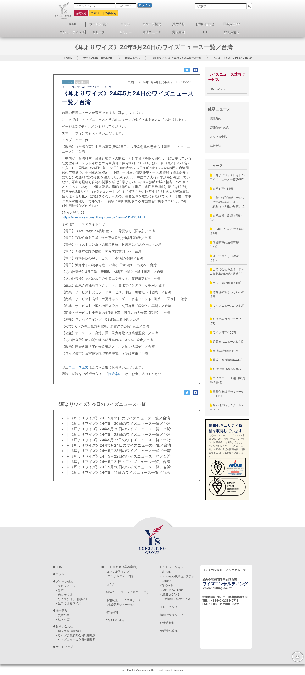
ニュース (215, 165)
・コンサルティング (116, 571)
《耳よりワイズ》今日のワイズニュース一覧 (176, 57)
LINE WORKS (218, 89)
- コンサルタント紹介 (119, 576)
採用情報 (178, 24)
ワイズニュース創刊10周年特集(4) (227, 380)
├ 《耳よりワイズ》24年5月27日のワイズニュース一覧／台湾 (118, 440)
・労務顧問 (110, 612)
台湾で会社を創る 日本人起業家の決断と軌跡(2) (227, 271)
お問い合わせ (205, 24)
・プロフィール (65, 586)
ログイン (144, 5)
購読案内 (115, 374)
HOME (72, 24)
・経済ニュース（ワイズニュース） (126, 592)
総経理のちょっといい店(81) (227, 294)
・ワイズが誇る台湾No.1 (71, 599)
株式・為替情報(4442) (227, 360)
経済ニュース (152, 32)
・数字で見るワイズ (68, 603)
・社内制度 (62, 619)
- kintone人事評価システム (177, 576)
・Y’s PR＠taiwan (114, 620)
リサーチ (99, 32)
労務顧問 (178, 32)
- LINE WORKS (169, 594)
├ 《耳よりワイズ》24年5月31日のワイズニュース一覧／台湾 (118, 418)
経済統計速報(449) (225, 350)
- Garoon (165, 580)
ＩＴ (205, 32)
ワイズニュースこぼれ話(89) (227, 308)
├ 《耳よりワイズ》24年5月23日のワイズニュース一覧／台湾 (118, 450)
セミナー (125, 32)
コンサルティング (72, 32)
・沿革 (59, 590)
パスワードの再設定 (103, 13)
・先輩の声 (62, 615)
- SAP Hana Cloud (171, 590)
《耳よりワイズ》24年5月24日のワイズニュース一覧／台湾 (247, 57)
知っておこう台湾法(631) (224, 258)
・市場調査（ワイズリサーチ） (123, 600)
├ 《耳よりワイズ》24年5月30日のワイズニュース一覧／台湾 (118, 423)
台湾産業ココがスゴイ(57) (226, 321)
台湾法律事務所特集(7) (227, 369)
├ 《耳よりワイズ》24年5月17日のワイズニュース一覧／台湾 (118, 472)
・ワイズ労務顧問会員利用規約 (75, 635)
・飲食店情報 (166, 623)
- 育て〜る (166, 585)
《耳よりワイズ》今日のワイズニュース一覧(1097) (227, 177)
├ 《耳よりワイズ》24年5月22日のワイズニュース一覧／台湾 (118, 456)
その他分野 (82, 82)
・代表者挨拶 (63, 594)
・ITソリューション (170, 567)
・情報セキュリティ (170, 615)
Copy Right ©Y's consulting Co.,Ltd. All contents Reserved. (152, 670)
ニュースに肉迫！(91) (226, 283)
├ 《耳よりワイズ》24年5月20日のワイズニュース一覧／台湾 (118, 467)
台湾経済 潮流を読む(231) (226, 218)
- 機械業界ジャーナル (119, 604)
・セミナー (110, 584)
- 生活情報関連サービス (174, 599)
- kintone (165, 571)
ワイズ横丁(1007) (224, 332)
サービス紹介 (98, 24)
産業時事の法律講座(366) (224, 245)
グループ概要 (152, 24)
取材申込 (215, 145)
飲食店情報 (231, 32)
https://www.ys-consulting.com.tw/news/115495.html (103, 217)
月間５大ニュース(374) (227, 341)
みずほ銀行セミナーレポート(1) (227, 407)
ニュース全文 (78, 367)
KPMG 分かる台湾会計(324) (227, 231)
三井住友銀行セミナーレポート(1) (227, 394)
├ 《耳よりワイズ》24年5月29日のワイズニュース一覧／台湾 (118, 429)
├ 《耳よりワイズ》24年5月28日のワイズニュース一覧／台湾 (118, 434)
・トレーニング (167, 607)
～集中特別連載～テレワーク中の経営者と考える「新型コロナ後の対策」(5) (227, 202)
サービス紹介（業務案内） (98, 57)
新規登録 (81, 13)
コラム (125, 24)
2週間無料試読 (219, 127)
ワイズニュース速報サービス (226, 77)
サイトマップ (64, 646)
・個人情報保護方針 (68, 631)
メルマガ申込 (218, 136)
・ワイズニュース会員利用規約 (75, 639)
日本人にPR (231, 24)
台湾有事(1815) (222, 188)
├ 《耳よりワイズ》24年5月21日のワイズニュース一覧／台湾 (118, 461)
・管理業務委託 (167, 630)
